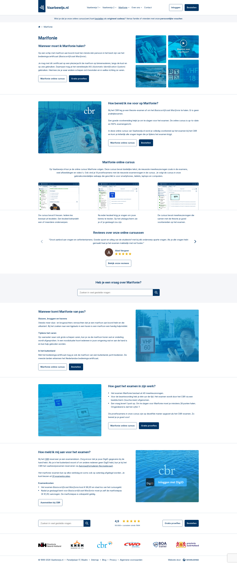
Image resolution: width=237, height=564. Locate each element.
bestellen (99, 18)
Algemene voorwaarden (131, 560)
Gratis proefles (79, 78)
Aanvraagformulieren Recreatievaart (96, 466)
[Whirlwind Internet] (191, 559)
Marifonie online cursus (52, 78)
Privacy (113, 560)
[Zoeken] (156, 292)
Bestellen (192, 7)
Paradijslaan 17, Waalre (77, 560)
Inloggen (175, 7)
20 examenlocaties (61, 476)
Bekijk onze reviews (118, 263)
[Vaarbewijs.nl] (53, 6)
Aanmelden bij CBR (50, 502)
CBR (47, 459)
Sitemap (95, 560)
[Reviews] (131, 521)
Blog (104, 560)
